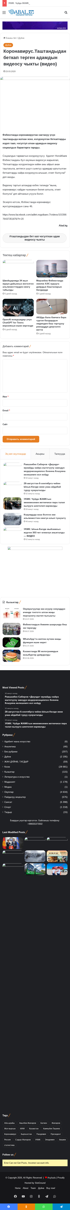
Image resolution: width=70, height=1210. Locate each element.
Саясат (8, 802)
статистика (9, 1145)
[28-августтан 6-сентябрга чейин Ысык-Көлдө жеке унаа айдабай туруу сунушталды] (12, 488)
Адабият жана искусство (17, 741)
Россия (7, 1140)
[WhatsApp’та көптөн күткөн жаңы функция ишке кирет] (12, 642)
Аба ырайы (9, 1123)
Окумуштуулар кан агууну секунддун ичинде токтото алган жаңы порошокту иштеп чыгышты (44, 612)
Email (6, 410)
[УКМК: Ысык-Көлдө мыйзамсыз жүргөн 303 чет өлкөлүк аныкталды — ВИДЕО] (12, 533)
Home (18, 1188)
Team (33, 1188)
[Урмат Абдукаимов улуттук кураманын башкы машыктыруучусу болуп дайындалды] (12, 985)
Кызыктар (9, 772)
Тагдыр (8, 812)
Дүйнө (21, 38)
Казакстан (34, 1128)
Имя (5, 396)
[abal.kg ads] (35, 25)
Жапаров (56, 1123)
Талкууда (59, 453)
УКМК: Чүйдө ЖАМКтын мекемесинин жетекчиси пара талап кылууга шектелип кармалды (44, 502)
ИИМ (22, 1128)
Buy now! (50, 1188)
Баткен (44, 1123)
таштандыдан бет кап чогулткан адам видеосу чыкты (35, 238)
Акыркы (40, 453)
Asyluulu (52, 1177)
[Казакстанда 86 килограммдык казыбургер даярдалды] (12, 656)
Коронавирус (10, 1134)
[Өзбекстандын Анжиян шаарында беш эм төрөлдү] (12, 629)
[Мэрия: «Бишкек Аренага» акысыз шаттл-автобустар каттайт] (35, 869)
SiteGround (40, 1183)
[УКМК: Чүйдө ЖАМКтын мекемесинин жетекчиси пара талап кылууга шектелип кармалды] (12, 503)
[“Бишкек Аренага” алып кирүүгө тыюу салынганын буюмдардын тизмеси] (57, 869)
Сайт (5, 424)
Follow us (8, 1154)
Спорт (7, 807)
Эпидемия (50, 1140)
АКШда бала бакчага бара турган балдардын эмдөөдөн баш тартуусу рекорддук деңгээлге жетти (51, 323)
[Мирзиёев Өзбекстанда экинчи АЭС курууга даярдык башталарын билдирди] (51, 268)
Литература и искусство (17, 777)
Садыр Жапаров (23, 1140)
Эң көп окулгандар (15, 453)
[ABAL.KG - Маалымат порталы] (21, 12)
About (25, 1188)
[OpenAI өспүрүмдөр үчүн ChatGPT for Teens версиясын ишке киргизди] (18, 307)
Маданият (9, 782)
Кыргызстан (26, 1134)
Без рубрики (10, 751)
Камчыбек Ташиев (51, 1128)
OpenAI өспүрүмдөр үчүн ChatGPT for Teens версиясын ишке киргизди (18, 322)
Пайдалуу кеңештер (15, 797)
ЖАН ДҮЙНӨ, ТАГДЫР (16, 762)
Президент (56, 1134)
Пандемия (41, 1134)
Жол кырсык (9, 1128)
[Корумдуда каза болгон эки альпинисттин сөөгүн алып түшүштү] (12, 519)
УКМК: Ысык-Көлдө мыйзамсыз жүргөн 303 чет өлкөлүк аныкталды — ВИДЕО (44, 532)
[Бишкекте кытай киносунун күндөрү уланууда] (57, 856)
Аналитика (10, 746)
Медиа (8, 787)
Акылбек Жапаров (27, 1123)
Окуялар (9, 792)
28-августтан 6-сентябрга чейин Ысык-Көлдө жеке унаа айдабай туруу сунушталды (42, 486)
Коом (7, 767)
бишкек (62, 1140)
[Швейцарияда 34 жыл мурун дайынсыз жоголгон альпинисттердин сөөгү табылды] (18, 268)
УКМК (37, 1140)
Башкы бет (11, 38)
